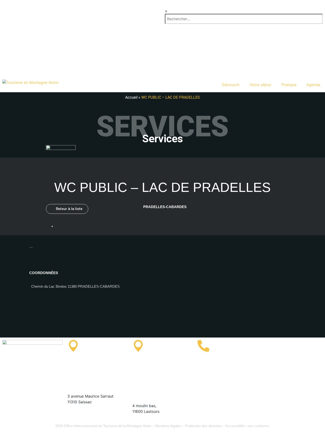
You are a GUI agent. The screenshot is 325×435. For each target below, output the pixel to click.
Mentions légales (168, 426)
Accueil (131, 97)
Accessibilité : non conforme (247, 426)
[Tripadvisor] (268, 359)
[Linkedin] (308, 346)
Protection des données (203, 426)
